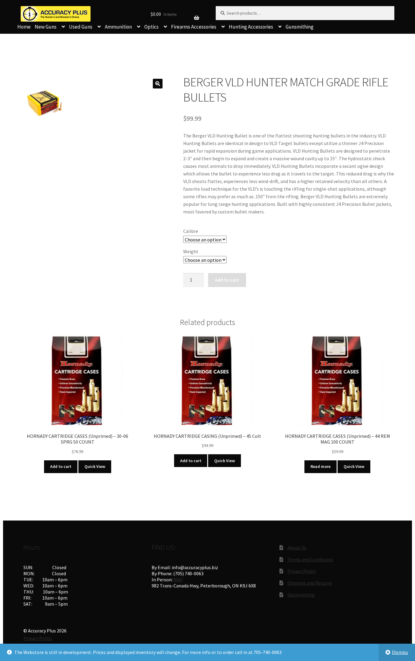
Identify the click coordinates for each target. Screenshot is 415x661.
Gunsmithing (300, 26)
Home (24, 26)
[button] (158, 83)
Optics (151, 26)
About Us (296, 548)
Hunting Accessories (251, 26)
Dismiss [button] (400, 652)
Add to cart (227, 280)
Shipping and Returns (309, 583)
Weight (190, 251)
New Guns (46, 26)
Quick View (94, 466)
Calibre (190, 231)
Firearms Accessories (193, 26)
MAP (178, 579)
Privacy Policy (301, 571)
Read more (320, 466)
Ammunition (118, 26)
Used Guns (80, 26)
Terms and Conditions (310, 559)
